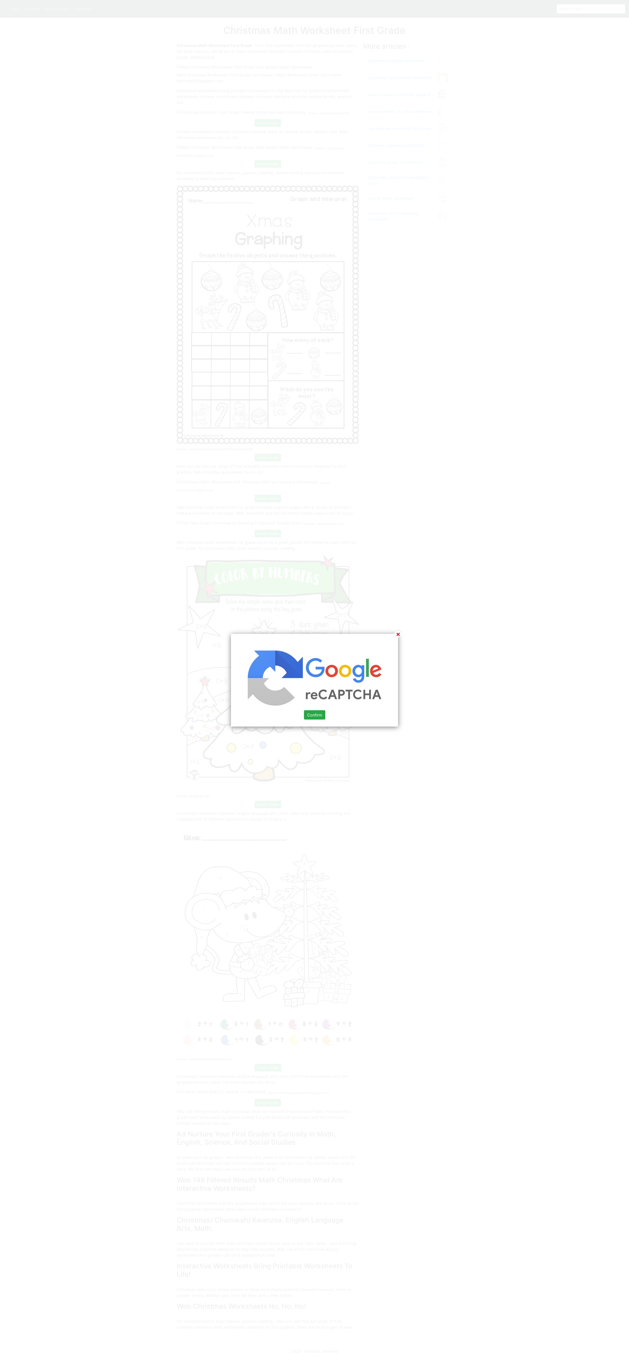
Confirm (314, 714)
